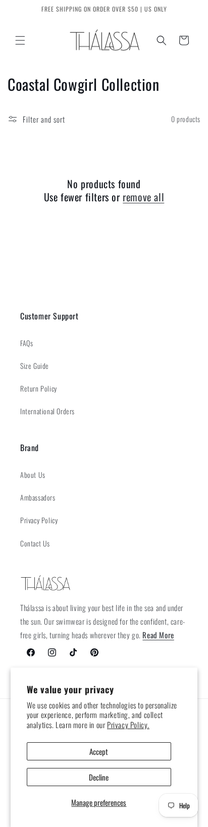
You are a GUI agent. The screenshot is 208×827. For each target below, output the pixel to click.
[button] (20, 40)
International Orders (47, 411)
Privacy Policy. (128, 724)
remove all (143, 196)
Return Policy (38, 388)
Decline (99, 777)
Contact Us (35, 543)
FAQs (26, 343)
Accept (98, 751)
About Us (32, 474)
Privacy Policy (39, 520)
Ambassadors (38, 497)
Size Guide (34, 365)
